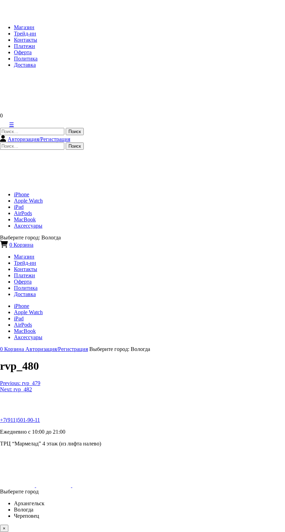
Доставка (25, 65)
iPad (19, 207)
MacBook (25, 219)
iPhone (21, 194)
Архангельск (29, 503)
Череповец (26, 516)
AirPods (23, 213)
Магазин (24, 27)
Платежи (24, 46)
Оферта (23, 52)
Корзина (21, 245)
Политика (26, 59)
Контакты (25, 40)
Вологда (23, 510)
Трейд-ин (25, 33)
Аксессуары (28, 226)
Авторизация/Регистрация (39, 139)
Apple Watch (28, 201)
